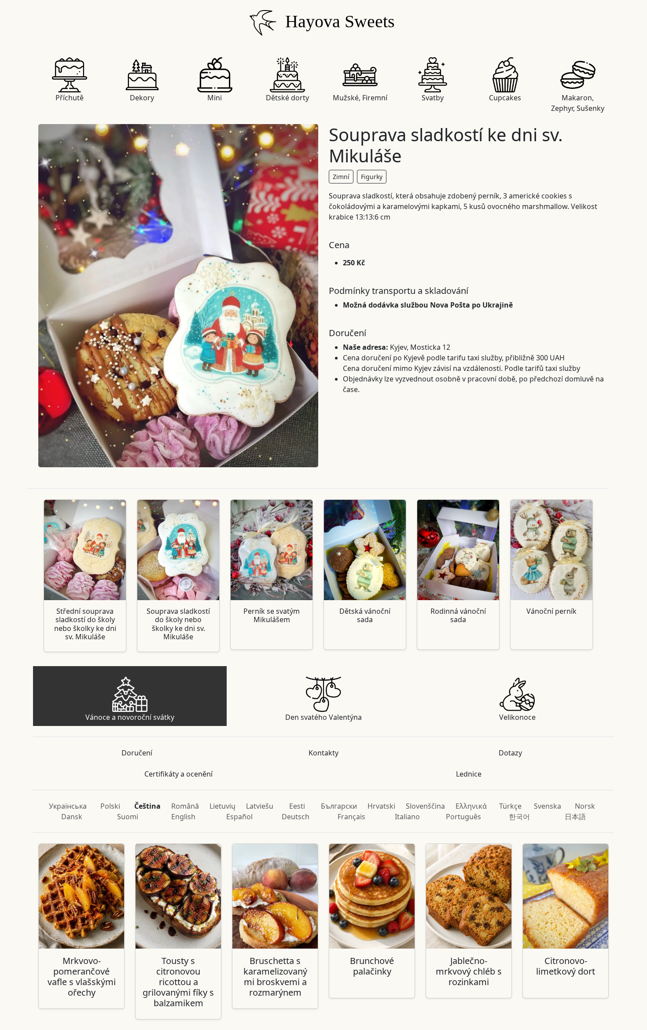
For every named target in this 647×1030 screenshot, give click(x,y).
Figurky (371, 176)
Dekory (142, 98)
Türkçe (510, 806)
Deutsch (295, 816)
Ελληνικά (471, 806)
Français (351, 816)
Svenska (547, 806)
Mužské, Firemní (360, 98)
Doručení (136, 753)
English (183, 816)
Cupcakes (505, 98)
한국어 (519, 816)
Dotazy (510, 753)
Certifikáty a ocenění (178, 774)
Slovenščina (425, 806)
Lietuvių (222, 806)
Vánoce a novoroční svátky (129, 717)
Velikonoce (517, 717)
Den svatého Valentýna (323, 717)
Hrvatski (381, 806)
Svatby (433, 98)
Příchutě (69, 98)
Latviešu (259, 806)
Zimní (341, 176)
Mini (214, 98)
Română (185, 806)
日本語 (575, 816)
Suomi (127, 816)
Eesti (297, 806)
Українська (68, 806)
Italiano (407, 816)
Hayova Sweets (338, 21)
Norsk (585, 806)
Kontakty (323, 753)
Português (463, 816)
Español (239, 816)
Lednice (469, 774)
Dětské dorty (287, 98)
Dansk (71, 816)
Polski (110, 806)
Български (339, 806)
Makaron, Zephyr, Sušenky (577, 103)
